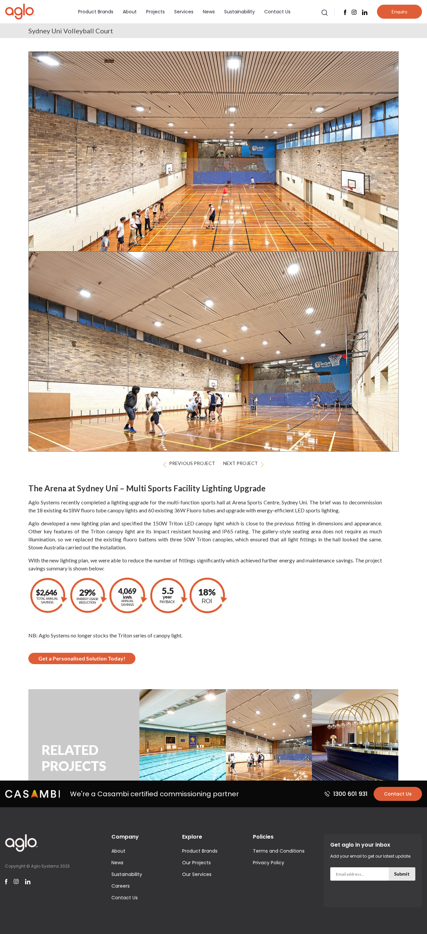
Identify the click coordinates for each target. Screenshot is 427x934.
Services (183, 11)
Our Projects (196, 862)
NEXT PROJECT (240, 463)
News (209, 11)
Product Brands (95, 11)
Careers (120, 886)
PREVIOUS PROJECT (192, 463)
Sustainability (239, 11)
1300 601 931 (350, 794)
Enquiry (399, 11)
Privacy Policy (268, 862)
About (130, 11)
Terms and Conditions (279, 851)
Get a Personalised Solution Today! (81, 658)
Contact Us (277, 11)
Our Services (196, 874)
